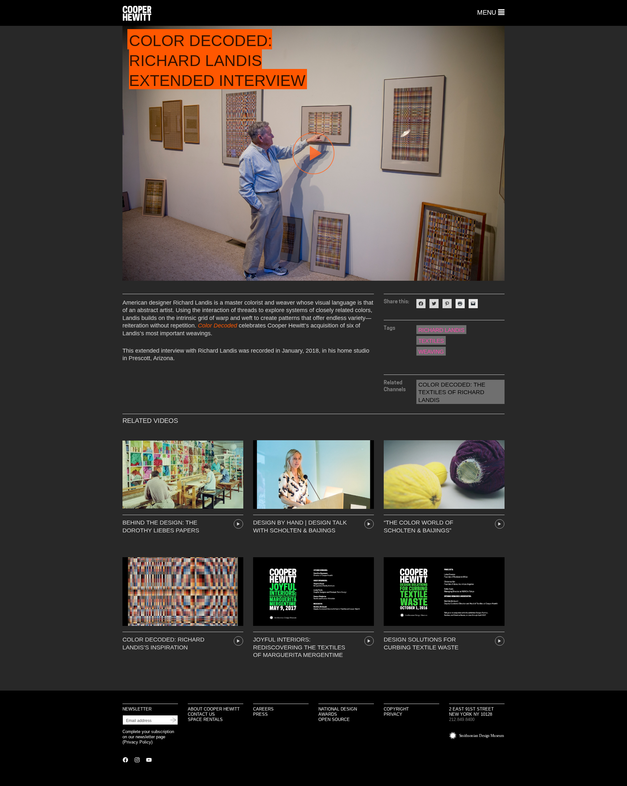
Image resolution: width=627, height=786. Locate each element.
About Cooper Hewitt (214, 709)
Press (260, 714)
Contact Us (201, 714)
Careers (263, 709)
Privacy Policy (137, 742)
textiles (431, 341)
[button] (491, 12)
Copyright (396, 709)
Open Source (334, 719)
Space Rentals (205, 719)
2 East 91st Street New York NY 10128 (471, 712)
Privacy (393, 714)
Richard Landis (441, 330)
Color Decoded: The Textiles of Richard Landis (451, 392)
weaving (431, 352)
